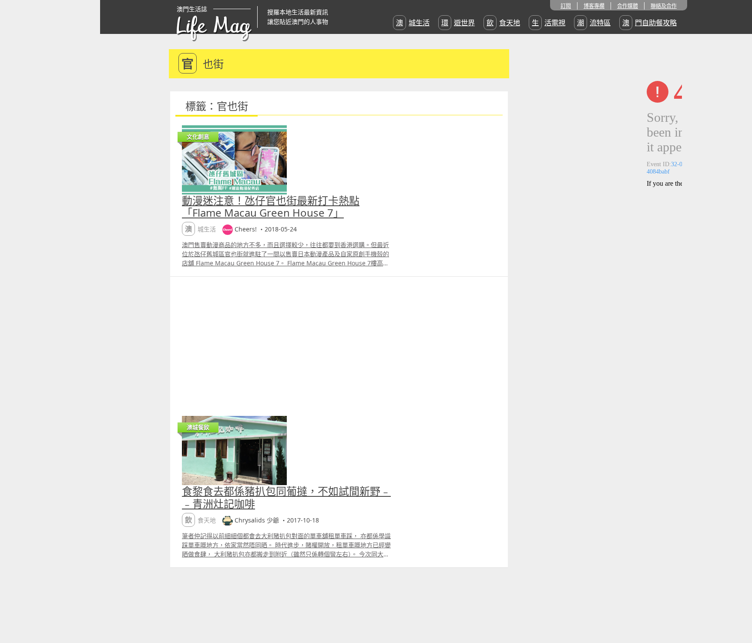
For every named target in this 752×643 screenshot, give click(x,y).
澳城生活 (413, 22)
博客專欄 (594, 6)
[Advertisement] (339, 342)
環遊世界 (458, 22)
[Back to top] (736, 608)
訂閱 (566, 6)
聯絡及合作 (664, 6)
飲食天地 (503, 22)
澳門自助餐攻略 (649, 22)
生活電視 (548, 22)
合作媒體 (627, 6)
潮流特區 (594, 22)
